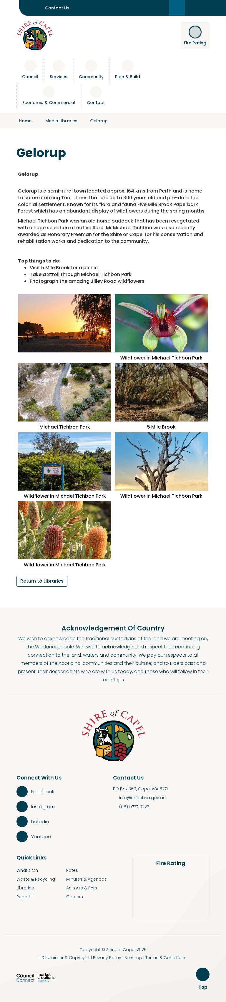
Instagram (43, 806)
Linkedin (40, 821)
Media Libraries (61, 121)
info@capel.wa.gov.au (142, 798)
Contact (96, 103)
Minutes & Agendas (86, 879)
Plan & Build (127, 77)
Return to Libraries (42, 581)
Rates (72, 870)
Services (58, 77)
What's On (27, 870)
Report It (25, 897)
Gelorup (99, 121)
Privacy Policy (107, 958)
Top (204, 987)
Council (30, 77)
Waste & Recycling (35, 879)
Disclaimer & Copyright (65, 958)
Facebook (42, 791)
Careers (74, 897)
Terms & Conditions (166, 958)
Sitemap (133, 958)
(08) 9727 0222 (134, 807)
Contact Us (57, 8)
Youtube (41, 836)
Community (91, 77)
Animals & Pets (81, 888)
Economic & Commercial (48, 103)
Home (25, 121)
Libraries (25, 888)
